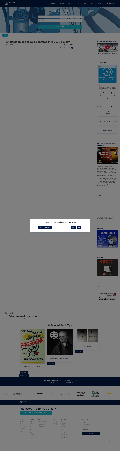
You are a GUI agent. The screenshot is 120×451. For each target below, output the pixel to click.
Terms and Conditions (45, 227)
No (79, 227)
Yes (73, 227)
